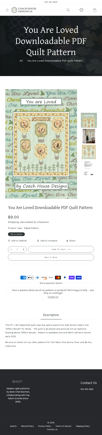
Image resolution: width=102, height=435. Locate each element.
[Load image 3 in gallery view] (89, 152)
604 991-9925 (87, 389)
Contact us (52, 429)
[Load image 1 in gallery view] (89, 120)
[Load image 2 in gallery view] (89, 136)
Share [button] (72, 240)
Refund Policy (27, 426)
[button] (7, 10)
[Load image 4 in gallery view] (89, 168)
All (21, 60)
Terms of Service (63, 426)
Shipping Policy (83, 426)
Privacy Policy (44, 426)
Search (13, 426)
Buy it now (51, 257)
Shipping (13, 222)
